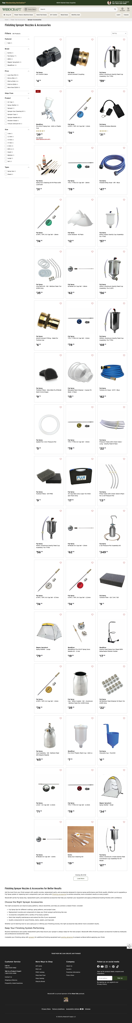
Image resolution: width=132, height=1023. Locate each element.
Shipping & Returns (11, 980)
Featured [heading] (8, 39)
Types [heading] (7, 167)
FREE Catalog (40, 972)
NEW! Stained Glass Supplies (66, 3)
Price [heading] (7, 71)
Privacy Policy (102, 984)
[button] (119, 33)
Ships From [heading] (9, 93)
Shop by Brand (40, 981)
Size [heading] (6, 129)
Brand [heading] (7, 49)
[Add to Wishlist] (60, 39)
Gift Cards (39, 966)
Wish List (38, 969)
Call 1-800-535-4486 (119, 3)
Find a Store (70, 975)
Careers (68, 969)
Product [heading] (8, 98)
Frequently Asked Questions (14, 983)
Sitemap (87, 1009)
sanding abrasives (67, 937)
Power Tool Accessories (18, 19)
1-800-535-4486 (10, 973)
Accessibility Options (72, 1009)
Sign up (120, 978)
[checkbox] (6, 43)
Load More (80, 878)
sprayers (31, 937)
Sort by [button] (114, 33)
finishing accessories (59, 894)
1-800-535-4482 (10, 968)
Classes (126, 15)
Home (7, 19)
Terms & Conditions (58, 1009)
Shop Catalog (40, 978)
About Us (69, 966)
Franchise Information (73, 972)
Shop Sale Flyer (41, 975)
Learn (118, 15)
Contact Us (8, 977)
